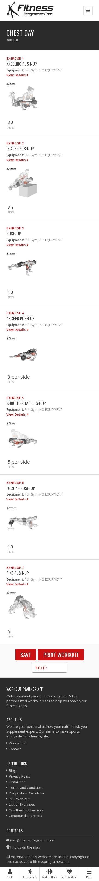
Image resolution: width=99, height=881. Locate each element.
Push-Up (13, 233)
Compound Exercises (25, 815)
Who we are (18, 743)
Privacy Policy (19, 776)
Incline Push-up (20, 148)
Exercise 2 (15, 143)
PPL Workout (19, 798)
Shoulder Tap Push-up (26, 403)
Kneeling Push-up (21, 64)
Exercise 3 (15, 228)
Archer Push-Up (20, 318)
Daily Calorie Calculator (26, 793)
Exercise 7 (15, 567)
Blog (12, 770)
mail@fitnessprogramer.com (32, 840)
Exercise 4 (15, 313)
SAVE (25, 654)
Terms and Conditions (26, 787)
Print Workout (61, 654)
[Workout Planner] (30, 10)
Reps (11, 127)
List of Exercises (22, 804)
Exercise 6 (15, 482)
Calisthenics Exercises (26, 810)
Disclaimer (17, 781)
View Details (16, 75)
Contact (15, 748)
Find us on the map (25, 847)
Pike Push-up (17, 573)
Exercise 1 (15, 58)
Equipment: (15, 70)
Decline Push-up (20, 488)
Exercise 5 (15, 398)
